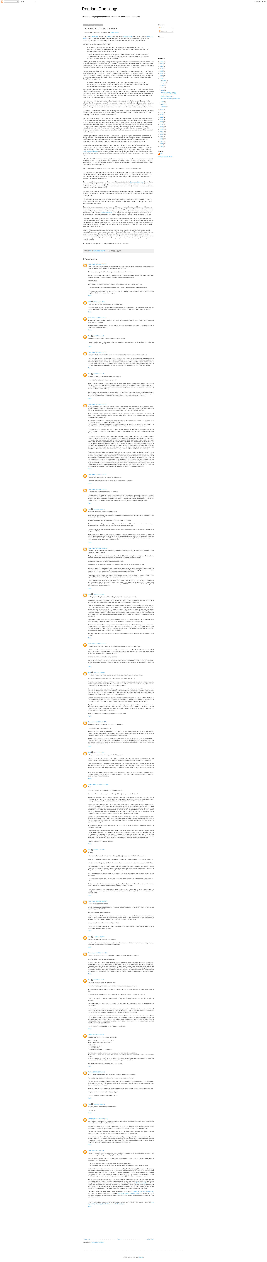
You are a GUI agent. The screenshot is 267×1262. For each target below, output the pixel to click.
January (163, 106)
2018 (161, 109)
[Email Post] (108, 250)
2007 (161, 136)
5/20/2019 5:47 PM (101, 644)
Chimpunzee (92, 1118)
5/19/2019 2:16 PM (99, 336)
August (163, 83)
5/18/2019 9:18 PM (101, 264)
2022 (161, 71)
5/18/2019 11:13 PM (99, 301)
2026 (161, 61)
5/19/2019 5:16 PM (99, 374)
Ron (89, 301)
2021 (161, 73)
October (163, 80)
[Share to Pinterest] (120, 251)
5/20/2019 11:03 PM (99, 672)
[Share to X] (116, 251)
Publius (90, 1034)
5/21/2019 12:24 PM (99, 937)
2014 (161, 119)
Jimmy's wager (127, 36)
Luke (89, 1150)
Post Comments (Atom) (97, 1242)
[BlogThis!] (114, 251)
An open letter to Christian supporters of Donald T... (168, 93)
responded (95, 36)
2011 (161, 127)
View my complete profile (165, 156)
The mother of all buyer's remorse (170, 99)
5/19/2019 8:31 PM (101, 489)
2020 (161, 76)
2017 (161, 112)
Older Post (150, 1239)
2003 (161, 146)
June (162, 88)
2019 (161, 78)
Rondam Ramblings (100, 8)
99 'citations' (120, 1204)
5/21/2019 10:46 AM (99, 850)
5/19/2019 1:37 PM (101, 318)
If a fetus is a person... (167, 96)
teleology (110, 36)
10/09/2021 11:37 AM (98, 1150)
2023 (161, 68)
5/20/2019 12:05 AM (101, 548)
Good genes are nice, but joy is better (128, 1193)
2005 (161, 141)
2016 (161, 114)
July (162, 85)
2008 (161, 134)
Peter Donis (91, 264)
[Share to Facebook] (118, 251)
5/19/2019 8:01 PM (101, 404)
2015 (161, 117)
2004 (161, 144)
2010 (161, 129)
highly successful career (90, 151)
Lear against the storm (137, 182)
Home (118, 1239)
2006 (161, 139)
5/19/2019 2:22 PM (101, 352)
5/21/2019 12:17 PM (101, 901)
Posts (162, 28)
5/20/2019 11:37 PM (101, 722)
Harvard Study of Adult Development (143, 1191)
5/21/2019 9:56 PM (98, 1034)
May (162, 90)
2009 (161, 131)
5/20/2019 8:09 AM (99, 594)
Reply (89, 295)
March (163, 104)
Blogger (141, 1257)
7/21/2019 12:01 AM (102, 1118)
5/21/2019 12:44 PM (101, 953)
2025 (161, 64)
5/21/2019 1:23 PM (99, 980)
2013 (161, 122)
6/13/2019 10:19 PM (99, 1072)
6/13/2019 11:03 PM (99, 1104)
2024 (161, 66)
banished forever (106, 213)
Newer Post (87, 1239)
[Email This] (112, 251)
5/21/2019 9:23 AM (99, 752)
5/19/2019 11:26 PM (99, 509)
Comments (163, 31)
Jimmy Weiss (114, 32)
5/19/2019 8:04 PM (101, 474)
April (162, 102)
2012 (161, 124)
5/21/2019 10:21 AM (102, 784)
